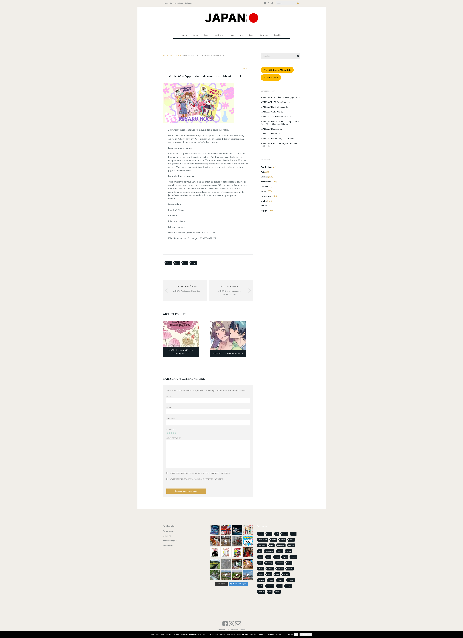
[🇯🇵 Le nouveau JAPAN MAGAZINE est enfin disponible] (226, 530)
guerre (280, 551)
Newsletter (168, 545)
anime (269, 534)
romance (280, 580)
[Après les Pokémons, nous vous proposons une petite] (226, 564)
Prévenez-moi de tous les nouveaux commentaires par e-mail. (199, 473)
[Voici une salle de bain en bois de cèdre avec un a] (237, 564)
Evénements (266, 181)
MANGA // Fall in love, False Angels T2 (279, 138)
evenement (262, 545)
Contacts (167, 536)
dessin (169, 263)
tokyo (279, 586)
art (277, 534)
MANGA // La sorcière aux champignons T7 (280, 97)
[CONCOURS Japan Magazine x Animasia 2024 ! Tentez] (248, 541)
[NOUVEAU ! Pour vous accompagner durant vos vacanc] (237, 552)
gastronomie (269, 551)
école (277, 591)
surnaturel (270, 586)
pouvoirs (261, 580)
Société (264, 205)
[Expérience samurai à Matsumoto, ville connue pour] (226, 541)
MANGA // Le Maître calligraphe (275, 102)
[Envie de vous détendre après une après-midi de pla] (226, 552)
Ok (296, 634)
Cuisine (264, 177)
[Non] (460, 634)
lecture (294, 557)
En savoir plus (305, 634)
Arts (263, 172)
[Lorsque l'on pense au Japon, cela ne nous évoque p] (215, 575)
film (260, 551)
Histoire (264, 186)
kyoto (285, 557)
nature (261, 574)
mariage (280, 568)
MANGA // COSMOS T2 (272, 112)
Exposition (281, 545)
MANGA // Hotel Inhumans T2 (274, 107)
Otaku (178, 55)
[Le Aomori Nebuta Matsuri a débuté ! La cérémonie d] (248, 552)
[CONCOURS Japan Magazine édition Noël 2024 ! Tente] (248, 530)
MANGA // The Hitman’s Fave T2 (276, 116)
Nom (168, 396)
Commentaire (173, 438)
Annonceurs (168, 531)
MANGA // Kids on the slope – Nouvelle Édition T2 (279, 144)
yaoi (270, 591)
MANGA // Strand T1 (270, 133)
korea (277, 557)
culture (283, 539)
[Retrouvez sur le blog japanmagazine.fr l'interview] (237, 530)
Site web (170, 418)
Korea (263, 191)
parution (286, 574)
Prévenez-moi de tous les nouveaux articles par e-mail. (196, 479)
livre (260, 562)
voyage (288, 586)
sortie (260, 586)
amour (261, 534)
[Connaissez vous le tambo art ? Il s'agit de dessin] (237, 575)
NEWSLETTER (271, 77)
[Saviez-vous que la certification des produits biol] (215, 564)
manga (194, 263)
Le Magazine (169, 526)
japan (177, 263)
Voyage (264, 210)
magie (289, 562)
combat (285, 534)
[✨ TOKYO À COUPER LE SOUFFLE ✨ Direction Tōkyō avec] (215, 530)
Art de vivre (266, 167)
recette (271, 580)
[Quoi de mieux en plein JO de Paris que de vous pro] (215, 552)
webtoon (261, 591)
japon (185, 263)
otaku (269, 574)
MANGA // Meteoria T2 (271, 129)
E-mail (169, 407)
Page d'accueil (168, 55)
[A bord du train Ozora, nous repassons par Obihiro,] (248, 575)
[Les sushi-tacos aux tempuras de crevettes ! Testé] (215, 541)
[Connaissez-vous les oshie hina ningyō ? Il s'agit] (237, 541)
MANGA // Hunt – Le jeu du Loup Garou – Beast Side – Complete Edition (280, 122)
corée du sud (263, 539)
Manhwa (270, 568)
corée (293, 534)
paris (277, 574)
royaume (290, 580)
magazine (280, 562)
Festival (291, 545)
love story (269, 562)
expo (271, 545)
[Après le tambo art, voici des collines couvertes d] (226, 575)
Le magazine (266, 196)
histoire (289, 551)
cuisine (274, 539)
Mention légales (170, 540)
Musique (289, 568)
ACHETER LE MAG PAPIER (277, 70)
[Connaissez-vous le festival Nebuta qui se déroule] (248, 564)
